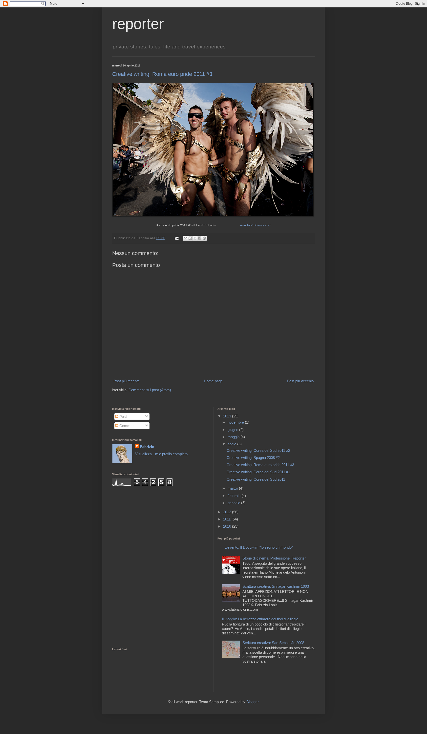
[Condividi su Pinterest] (204, 238)
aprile (232, 444)
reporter (138, 24)
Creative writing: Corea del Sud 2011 (256, 479)
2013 (227, 416)
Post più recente (126, 381)
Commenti (127, 426)
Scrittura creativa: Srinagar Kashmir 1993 (275, 586)
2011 (227, 519)
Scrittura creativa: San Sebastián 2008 (273, 643)
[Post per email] (176, 238)
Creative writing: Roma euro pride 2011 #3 (162, 74)
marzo (233, 488)
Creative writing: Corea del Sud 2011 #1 (258, 472)
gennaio (234, 503)
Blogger (252, 702)
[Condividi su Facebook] (199, 238)
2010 (227, 526)
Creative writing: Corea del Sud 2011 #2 (258, 450)
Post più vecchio (300, 381)
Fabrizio (147, 447)
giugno (233, 430)
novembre (236, 422)
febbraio (234, 496)
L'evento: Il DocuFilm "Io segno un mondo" (259, 547)
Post (122, 416)
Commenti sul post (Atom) (149, 390)
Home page (213, 381)
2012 (227, 512)
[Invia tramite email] (185, 238)
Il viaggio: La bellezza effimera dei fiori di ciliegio (260, 619)
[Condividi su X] (194, 238)
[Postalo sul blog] (190, 238)
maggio (234, 437)
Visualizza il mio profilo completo (161, 454)
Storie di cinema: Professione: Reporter (274, 558)
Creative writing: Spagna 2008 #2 (253, 457)
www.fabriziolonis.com (255, 225)
